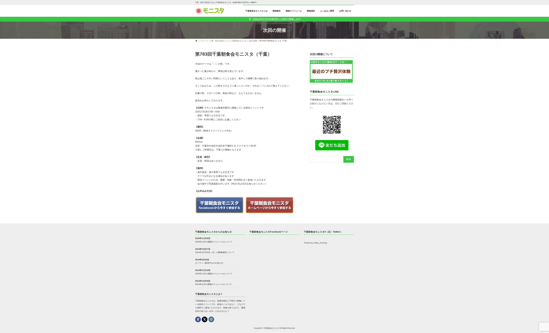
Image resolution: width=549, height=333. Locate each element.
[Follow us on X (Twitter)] (204, 319)
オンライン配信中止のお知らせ (209, 263)
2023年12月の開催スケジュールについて (213, 273)
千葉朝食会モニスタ (271, 328)
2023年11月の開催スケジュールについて (213, 284)
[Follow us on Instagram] (211, 319)
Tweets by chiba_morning (315, 243)
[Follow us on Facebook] (198, 319)
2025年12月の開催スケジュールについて (213, 241)
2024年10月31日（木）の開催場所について (214, 252)
